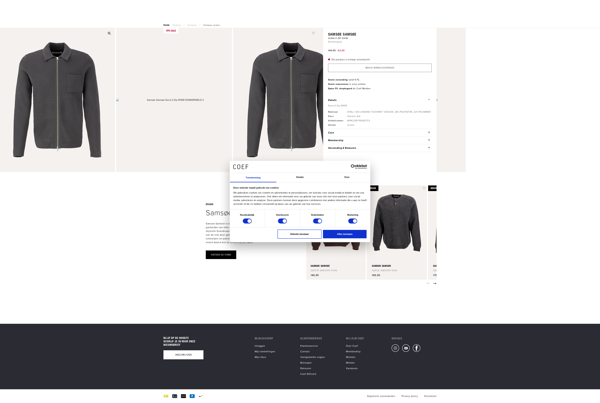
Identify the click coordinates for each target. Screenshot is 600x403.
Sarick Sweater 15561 (384, 270)
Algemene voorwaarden (381, 396)
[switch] (282, 220)
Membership (353, 351)
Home (166, 25)
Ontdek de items (221, 254)
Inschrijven (183, 355)
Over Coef (352, 346)
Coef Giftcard (308, 374)
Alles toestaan (344, 234)
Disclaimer (430, 396)
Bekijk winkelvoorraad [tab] (379, 67)
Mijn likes (260, 357)
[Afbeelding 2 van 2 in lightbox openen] (174, 100)
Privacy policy (410, 396)
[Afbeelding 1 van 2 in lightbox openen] (109, 33)
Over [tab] (347, 177)
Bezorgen (306, 362)
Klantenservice (309, 346)
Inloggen (260, 346)
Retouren (305, 368)
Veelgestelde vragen (312, 357)
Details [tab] (300, 177)
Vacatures (352, 368)
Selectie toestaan (299, 234)
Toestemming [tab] (253, 177)
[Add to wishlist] (313, 33)
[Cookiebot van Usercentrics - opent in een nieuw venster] (353, 166)
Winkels (350, 357)
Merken (350, 362)
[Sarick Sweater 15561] (397, 222)
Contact (305, 351)
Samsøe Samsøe (342, 34)
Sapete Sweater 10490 (324, 270)
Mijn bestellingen (265, 351)
